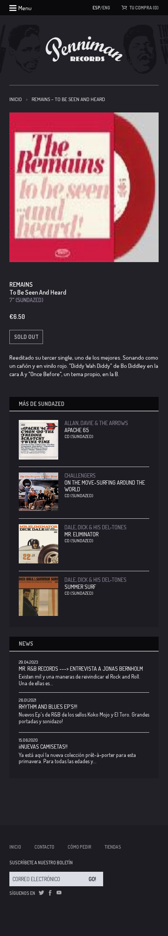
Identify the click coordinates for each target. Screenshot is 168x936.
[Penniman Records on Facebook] (50, 893)
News (26, 643)
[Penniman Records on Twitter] (41, 893)
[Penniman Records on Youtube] (59, 893)
